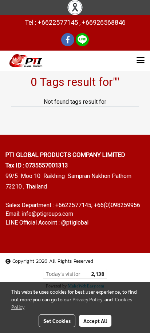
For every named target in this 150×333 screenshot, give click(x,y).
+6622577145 (73, 205)
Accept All (95, 320)
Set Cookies (57, 320)
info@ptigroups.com (47, 213)
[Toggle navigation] (141, 61)
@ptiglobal (74, 222)
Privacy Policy (87, 299)
